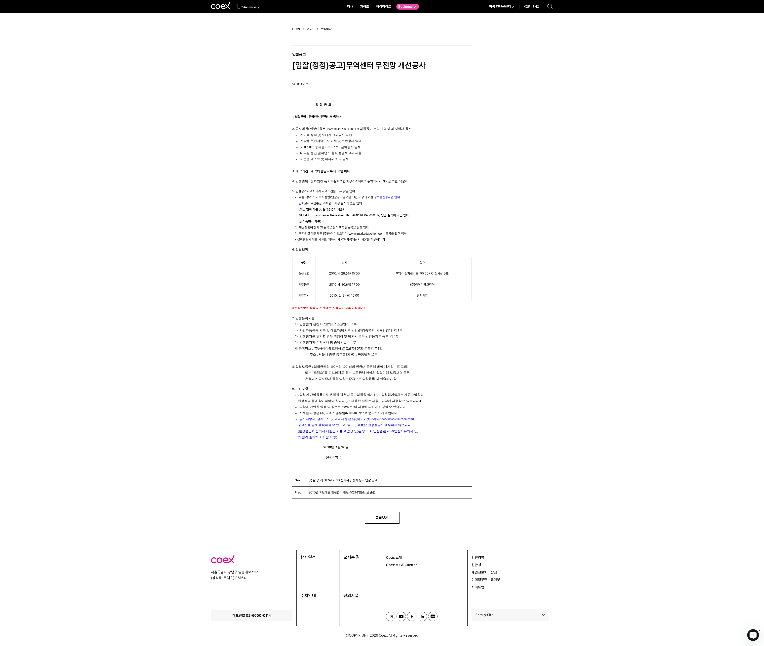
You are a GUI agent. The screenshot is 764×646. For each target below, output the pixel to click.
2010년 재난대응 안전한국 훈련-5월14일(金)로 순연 (342, 492)
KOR (526, 7)
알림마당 (326, 29)
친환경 (476, 565)
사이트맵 (478, 587)
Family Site (485, 615)
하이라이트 (383, 6)
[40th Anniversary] (247, 6)
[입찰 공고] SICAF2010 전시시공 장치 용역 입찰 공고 (343, 480)
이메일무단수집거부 (486, 580)
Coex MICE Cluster (401, 565)
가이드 (364, 6)
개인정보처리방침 (484, 572)
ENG (535, 7)
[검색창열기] (550, 6)
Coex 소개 (394, 557)
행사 (350, 6)
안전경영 (478, 557)
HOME (296, 29)
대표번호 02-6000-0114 (251, 615)
